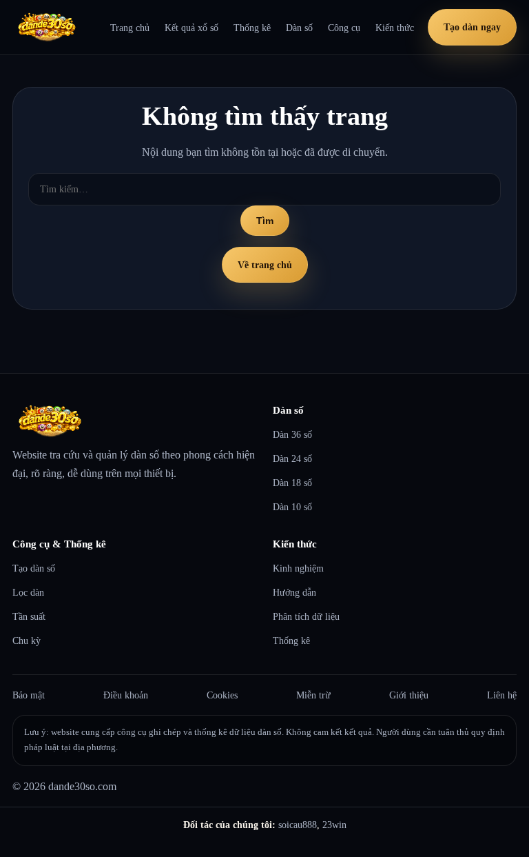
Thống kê (252, 27)
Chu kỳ (26, 640)
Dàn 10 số (292, 506)
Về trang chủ (265, 264)
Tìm (264, 220)
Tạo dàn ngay (472, 26)
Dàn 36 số (292, 434)
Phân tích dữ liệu (306, 616)
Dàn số (299, 27)
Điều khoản (125, 694)
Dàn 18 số (292, 482)
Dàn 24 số (292, 458)
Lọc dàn (28, 592)
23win (334, 824)
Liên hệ (502, 694)
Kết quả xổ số (191, 27)
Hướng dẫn (294, 592)
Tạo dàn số (33, 568)
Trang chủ (129, 27)
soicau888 (297, 824)
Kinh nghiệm (298, 568)
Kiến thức (394, 27)
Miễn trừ (313, 694)
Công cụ (344, 27)
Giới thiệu (408, 694)
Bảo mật (28, 694)
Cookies (222, 694)
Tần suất (28, 616)
